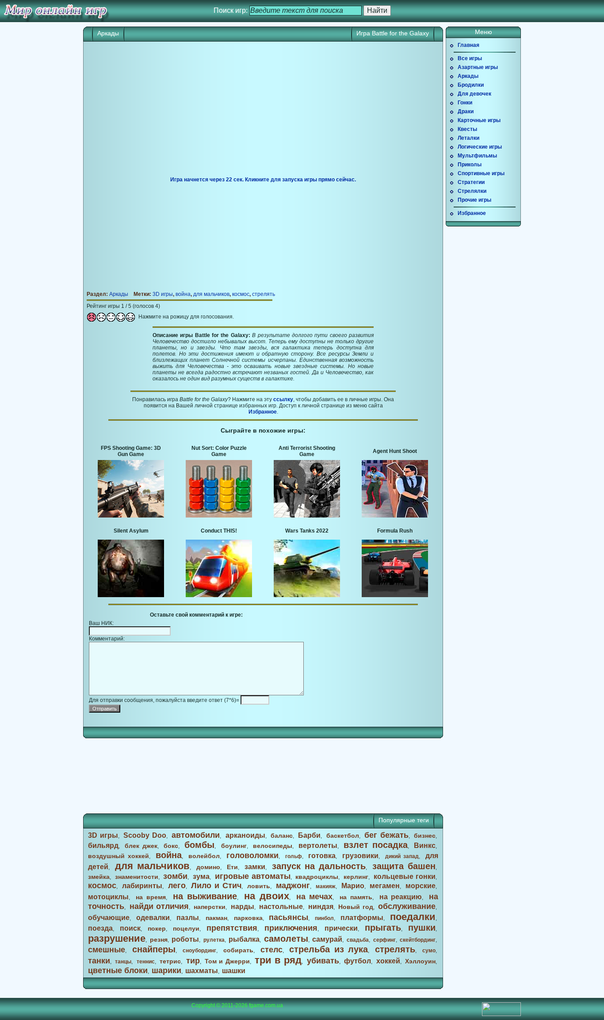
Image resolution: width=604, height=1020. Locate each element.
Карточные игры (479, 120)
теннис (146, 962)
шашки (233, 970)
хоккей (388, 961)
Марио (352, 886)
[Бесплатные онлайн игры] (55, 11)
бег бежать (386, 835)
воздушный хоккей (118, 855)
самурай (327, 939)
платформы (361, 917)
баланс (282, 835)
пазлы (187, 917)
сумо (429, 950)
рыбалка (244, 939)
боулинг (234, 845)
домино (208, 866)
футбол (357, 961)
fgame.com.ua (266, 1005)
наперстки (210, 906)
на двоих (266, 895)
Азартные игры (478, 67)
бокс (171, 845)
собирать (238, 950)
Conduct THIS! (219, 531)
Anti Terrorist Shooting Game (307, 451)
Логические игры (480, 147)
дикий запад (402, 856)
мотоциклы (108, 897)
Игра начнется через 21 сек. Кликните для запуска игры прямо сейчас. (263, 179)
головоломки (252, 855)
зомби (175, 876)
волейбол (204, 855)
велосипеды (272, 845)
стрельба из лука (328, 949)
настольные (281, 906)
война (183, 294)
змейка (99, 876)
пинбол (324, 918)
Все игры (470, 58)
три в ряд (278, 960)
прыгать (383, 927)
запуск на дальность (319, 866)
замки (255, 866)
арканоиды (245, 835)
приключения (290, 928)
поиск (130, 928)
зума (201, 876)
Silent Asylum (131, 531)
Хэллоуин (420, 961)
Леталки (468, 138)
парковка (248, 917)
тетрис (170, 961)
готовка (322, 855)
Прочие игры (474, 200)
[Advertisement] (263, 112)
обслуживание (407, 906)
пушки (422, 927)
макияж (326, 886)
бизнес (425, 835)
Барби (309, 835)
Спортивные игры (481, 173)
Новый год (355, 906)
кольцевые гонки (405, 876)
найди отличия (159, 906)
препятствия (231, 928)
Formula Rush (395, 531)
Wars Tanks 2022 (307, 531)
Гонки (465, 103)
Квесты (467, 129)
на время (151, 897)
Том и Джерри (227, 961)
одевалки (153, 917)
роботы (185, 939)
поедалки (413, 916)
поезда (100, 928)
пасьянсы (288, 917)
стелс (271, 949)
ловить (258, 886)
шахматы (201, 970)
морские (420, 886)
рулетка (214, 940)
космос (240, 294)
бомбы (199, 845)
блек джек (141, 845)
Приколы (470, 164)
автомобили (196, 835)
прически (341, 928)
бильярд (103, 845)
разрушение (116, 938)
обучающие (109, 917)
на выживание (205, 896)
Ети (232, 866)
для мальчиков (211, 294)
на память (356, 897)
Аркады (108, 33)
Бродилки (471, 85)
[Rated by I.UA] (501, 1014)
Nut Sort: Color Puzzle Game (219, 451)
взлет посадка (376, 845)
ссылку (283, 399)
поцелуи (186, 928)
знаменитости (136, 876)
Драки (466, 111)
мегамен (385, 886)
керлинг (356, 876)
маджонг (293, 885)
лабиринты (142, 886)
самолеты (286, 938)
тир (193, 960)
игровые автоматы (253, 876)
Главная (468, 45)
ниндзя (320, 906)
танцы (123, 962)
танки (99, 960)
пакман (216, 917)
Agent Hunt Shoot (395, 451)
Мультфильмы (477, 156)
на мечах (314, 896)
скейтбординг (418, 940)
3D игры (163, 294)
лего (177, 885)
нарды (242, 906)
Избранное (262, 412)
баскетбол (342, 835)
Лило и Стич (216, 885)
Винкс (425, 845)
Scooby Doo (144, 835)
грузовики (360, 855)
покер (157, 928)
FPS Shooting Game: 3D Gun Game (131, 451)
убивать (323, 960)
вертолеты (317, 845)
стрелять (263, 294)
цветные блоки (118, 970)
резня (159, 939)
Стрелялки (472, 191)
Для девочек (474, 94)
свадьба (358, 940)
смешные (106, 949)
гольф (293, 856)
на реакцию (400, 897)
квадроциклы (316, 876)
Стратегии (471, 182)
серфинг (384, 940)
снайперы (154, 949)
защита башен (404, 866)
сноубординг (199, 950)
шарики (166, 970)
